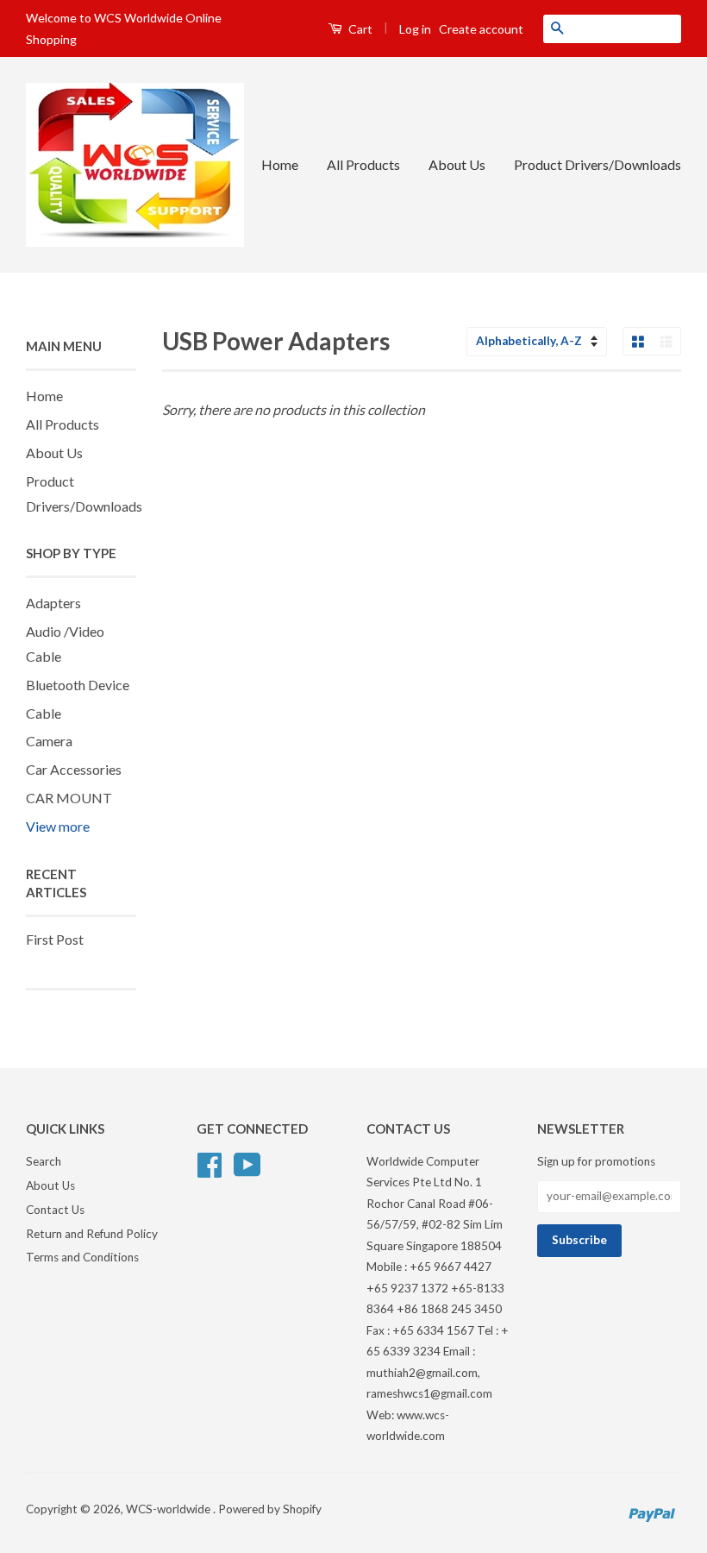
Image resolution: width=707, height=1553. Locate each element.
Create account (481, 29)
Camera (49, 740)
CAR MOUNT (69, 797)
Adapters (53, 602)
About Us (457, 164)
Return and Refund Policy (92, 1234)
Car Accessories (74, 769)
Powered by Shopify (270, 1509)
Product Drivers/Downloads (597, 164)
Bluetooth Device (77, 684)
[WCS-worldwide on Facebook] (209, 1162)
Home (279, 164)
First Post (55, 939)
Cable (43, 713)
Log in (415, 29)
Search (43, 1161)
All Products (363, 164)
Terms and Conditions (82, 1257)
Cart (359, 29)
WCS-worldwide (169, 1509)
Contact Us (55, 1210)
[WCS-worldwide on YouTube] (247, 1162)
